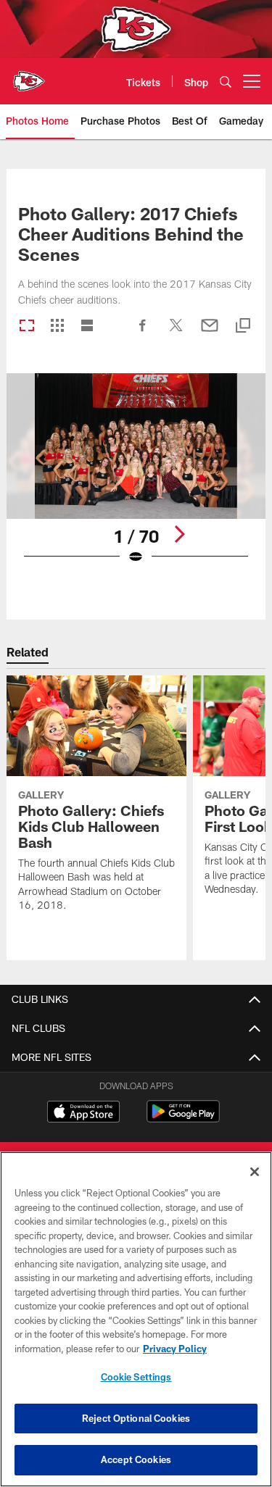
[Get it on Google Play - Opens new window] (183, 1118)
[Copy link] (243, 326)
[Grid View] (57, 326)
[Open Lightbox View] (136, 478)
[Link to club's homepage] (29, 75)
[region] (136, 1319)
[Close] (255, 1172)
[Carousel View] (26, 326)
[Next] (179, 534)
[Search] (225, 81)
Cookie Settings (136, 1377)
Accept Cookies (136, 1459)
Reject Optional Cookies (136, 1418)
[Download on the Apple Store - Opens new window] (83, 1113)
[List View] (87, 326)
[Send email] (210, 333)
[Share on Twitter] (176, 333)
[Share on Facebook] (143, 333)
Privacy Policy (175, 1348)
